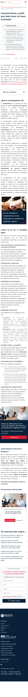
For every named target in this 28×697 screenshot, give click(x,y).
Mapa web (18, 673)
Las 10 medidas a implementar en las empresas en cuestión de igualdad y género (12, 558)
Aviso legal (4, 671)
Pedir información (10, 520)
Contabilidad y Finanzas (7, 648)
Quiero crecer (15, 601)
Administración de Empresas (8, 644)
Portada (2, 7)
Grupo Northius (6, 596)
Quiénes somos (5, 625)
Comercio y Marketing (6, 646)
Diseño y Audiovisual (6, 650)
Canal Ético (4, 632)
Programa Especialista (7, 652)
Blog (6, 7)
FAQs (2, 630)
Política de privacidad (7, 673)
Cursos (2, 623)
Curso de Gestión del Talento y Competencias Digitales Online (13, 512)
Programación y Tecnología (8, 655)
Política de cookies (14, 671)
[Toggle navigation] (25, 2)
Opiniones (3, 628)
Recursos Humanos (11, 7)
